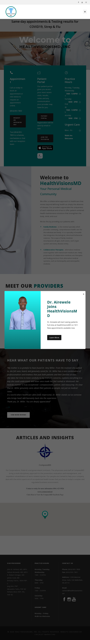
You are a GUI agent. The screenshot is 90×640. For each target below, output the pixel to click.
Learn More (54, 337)
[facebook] (78, 2)
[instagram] (86, 2)
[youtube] (82, 2)
